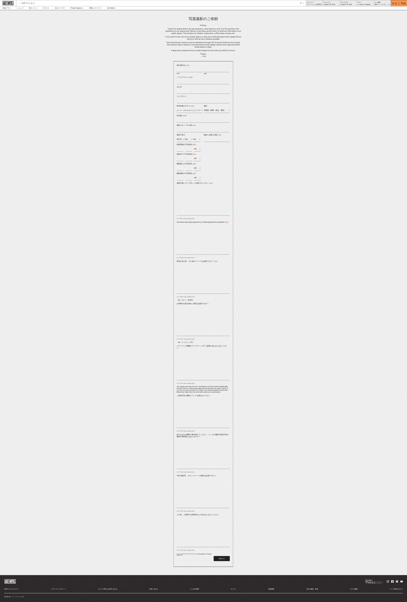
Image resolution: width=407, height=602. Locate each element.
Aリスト (46, 8)
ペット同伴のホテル (396, 589)
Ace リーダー (60, 8)
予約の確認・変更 (312, 589)
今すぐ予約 (399, 3)
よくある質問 (194, 589)
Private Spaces (76, 8)
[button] (331, 4)
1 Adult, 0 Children (364, 5)
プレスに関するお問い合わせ (107, 589)
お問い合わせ (153, 589)
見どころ (32, 8)
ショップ (20, 8)
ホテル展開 (354, 589)
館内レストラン (95, 8)
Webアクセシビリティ (11, 589)
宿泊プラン (7, 8)
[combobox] (314, 4)
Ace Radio (111, 8)
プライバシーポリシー (58, 589)
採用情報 (271, 589)
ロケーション (28, 3)
